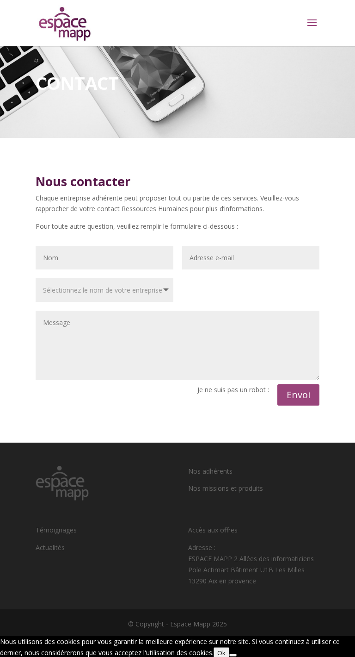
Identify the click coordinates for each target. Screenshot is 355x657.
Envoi (298, 394)
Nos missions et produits (225, 488)
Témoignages (56, 530)
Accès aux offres (213, 530)
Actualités (50, 547)
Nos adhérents (210, 471)
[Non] (233, 655)
